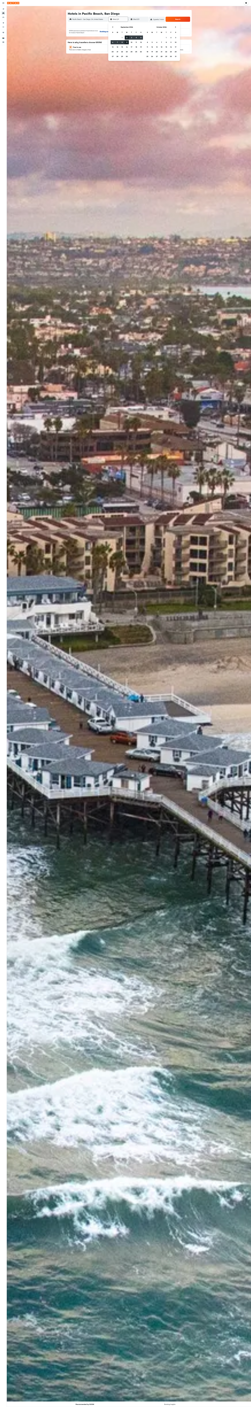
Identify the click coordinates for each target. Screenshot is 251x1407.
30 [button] (127, 56)
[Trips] (3, 33)
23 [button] (127, 52)
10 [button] (131, 42)
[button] (3, 3)
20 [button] (113, 52)
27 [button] (113, 56)
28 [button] (117, 56)
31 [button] (175, 56)
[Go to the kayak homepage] (13, 3)
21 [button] (117, 52)
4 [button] (136, 38)
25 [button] (136, 52)
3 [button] (131, 38)
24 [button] (131, 52)
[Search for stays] (3, 13)
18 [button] (136, 47)
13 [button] (112, 47)
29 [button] (122, 56)
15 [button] (122, 47)
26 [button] (141, 52)
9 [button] (126, 42)
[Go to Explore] (3, 23)
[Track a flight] (3, 27)
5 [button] (152, 42)
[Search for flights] (3, 9)
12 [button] (141, 42)
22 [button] (122, 52)
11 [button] (136, 42)
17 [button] (131, 47)
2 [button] (126, 38)
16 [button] (127, 47)
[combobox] (89, 19)
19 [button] (141, 47)
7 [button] (117, 42)
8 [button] (122, 42)
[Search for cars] (3, 17)
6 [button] (112, 42)
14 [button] (117, 47)
